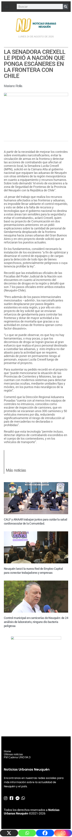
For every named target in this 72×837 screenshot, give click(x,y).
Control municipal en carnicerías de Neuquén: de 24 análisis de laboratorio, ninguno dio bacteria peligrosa (36, 622)
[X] (9, 833)
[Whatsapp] (27, 833)
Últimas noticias (13, 754)
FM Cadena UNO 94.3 (17, 757)
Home (7, 751)
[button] (6, 6)
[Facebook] (45, 833)
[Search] (65, 6)
